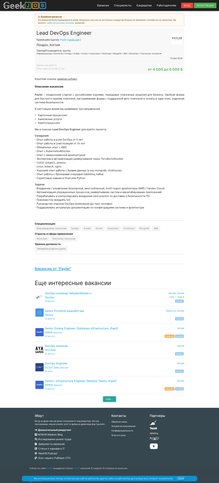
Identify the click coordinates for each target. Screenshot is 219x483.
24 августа (50, 319)
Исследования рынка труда (54, 439)
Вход (187, 5)
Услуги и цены (118, 435)
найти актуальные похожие (60, 23)
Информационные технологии (51, 228)
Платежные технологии (63, 238)
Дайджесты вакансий (51, 443)
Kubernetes (113, 228)
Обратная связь (119, 421)
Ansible (87, 228)
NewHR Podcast (47, 453)
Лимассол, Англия (175, 310)
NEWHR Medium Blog (50, 434)
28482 (50, 468)
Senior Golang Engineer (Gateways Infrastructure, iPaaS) (81, 328)
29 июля (48, 371)
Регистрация (205, 5)
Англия (180, 328)
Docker (99, 228)
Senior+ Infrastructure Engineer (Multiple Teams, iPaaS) (81, 381)
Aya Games (50, 349)
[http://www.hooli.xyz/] (153, 429)
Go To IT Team (56, 367)
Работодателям (166, 5)
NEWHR (53, 332)
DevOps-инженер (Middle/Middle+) (68, 293)
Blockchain (42, 238)
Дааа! (181, 478)
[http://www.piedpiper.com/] (153, 423)
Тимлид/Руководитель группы (51, 248)
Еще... (109, 399)
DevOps (75, 228)
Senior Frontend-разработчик (64, 311)
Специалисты (122, 5)
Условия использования (123, 426)
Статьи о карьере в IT (51, 448)
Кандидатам (144, 5)
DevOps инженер (56, 346)
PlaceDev (49, 297)
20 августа (50, 336)
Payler (63, 39)
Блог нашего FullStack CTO (53, 457)
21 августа (49, 389)
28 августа (50, 301)
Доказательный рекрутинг (54, 429)
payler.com (74, 39)
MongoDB (144, 228)
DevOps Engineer (56, 363)
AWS (156, 228)
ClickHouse (129, 228)
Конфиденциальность (122, 430)
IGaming (49, 314)
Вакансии (103, 5)
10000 (76, 468)
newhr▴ (154, 433)
